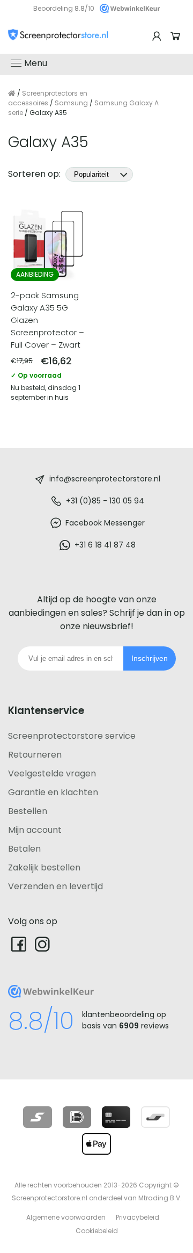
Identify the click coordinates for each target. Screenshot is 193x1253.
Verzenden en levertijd (55, 886)
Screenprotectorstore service (72, 736)
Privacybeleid (137, 1217)
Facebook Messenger (105, 522)
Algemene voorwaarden (66, 1217)
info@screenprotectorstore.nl (104, 478)
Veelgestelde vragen (52, 773)
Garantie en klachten (53, 792)
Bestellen (27, 811)
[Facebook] (18, 944)
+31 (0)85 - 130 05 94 (105, 500)
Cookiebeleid (97, 1230)
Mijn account (35, 830)
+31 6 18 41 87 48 (105, 544)
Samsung (71, 102)
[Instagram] (42, 944)
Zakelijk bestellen (44, 867)
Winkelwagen (177, 36)
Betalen (24, 848)
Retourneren (35, 754)
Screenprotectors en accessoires (47, 98)
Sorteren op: (35, 174)
